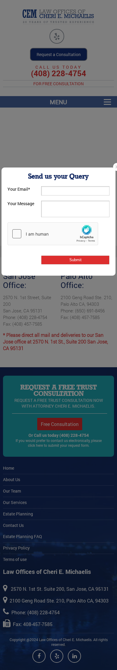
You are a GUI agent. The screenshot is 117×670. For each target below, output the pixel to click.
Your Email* (19, 189)
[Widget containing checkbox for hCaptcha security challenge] (53, 233)
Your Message (21, 203)
